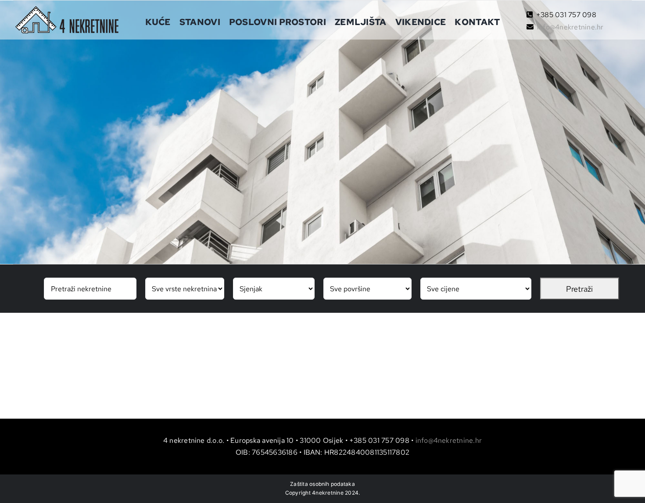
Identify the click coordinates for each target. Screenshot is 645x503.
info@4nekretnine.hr (570, 27)
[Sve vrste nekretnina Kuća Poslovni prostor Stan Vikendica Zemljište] (184, 289)
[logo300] (66, 9)
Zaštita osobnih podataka (322, 484)
